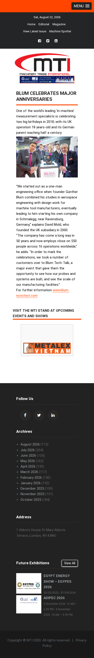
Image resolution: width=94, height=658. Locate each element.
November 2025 (32, 494)
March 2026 (29, 472)
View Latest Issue (34, 31)
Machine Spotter (60, 31)
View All (69, 563)
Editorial (44, 24)
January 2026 (31, 483)
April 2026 (28, 466)
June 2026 (28, 455)
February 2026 (31, 478)
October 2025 (31, 500)
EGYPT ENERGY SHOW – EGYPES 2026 (57, 581)
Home (31, 24)
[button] (81, 6)
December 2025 (32, 488)
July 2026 (28, 450)
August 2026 (30, 444)
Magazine (58, 24)
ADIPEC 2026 (54, 598)
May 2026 (28, 461)
